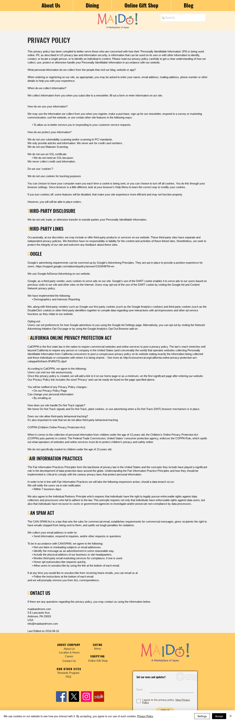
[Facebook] (61, 696)
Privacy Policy (145, 716)
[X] (73, 696)
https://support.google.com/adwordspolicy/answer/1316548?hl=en (75, 266)
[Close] (230, 716)
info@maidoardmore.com (43, 623)
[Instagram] (86, 696)
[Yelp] (98, 696)
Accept (219, 716)
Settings (202, 716)
